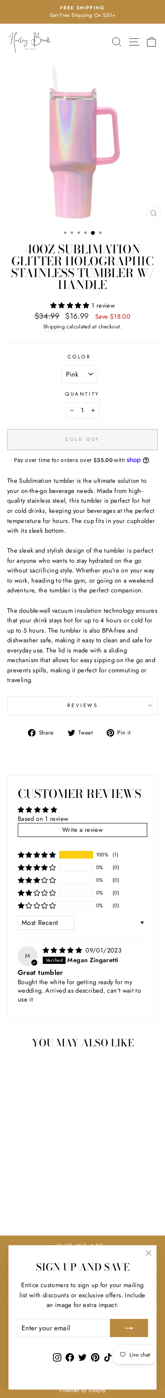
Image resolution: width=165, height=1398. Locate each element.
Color (79, 356)
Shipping (54, 326)
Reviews (82, 705)
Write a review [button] (82, 829)
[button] (70, 305)
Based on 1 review (43, 818)
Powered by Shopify (82, 1390)
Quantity (82, 393)
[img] (63, 950)
